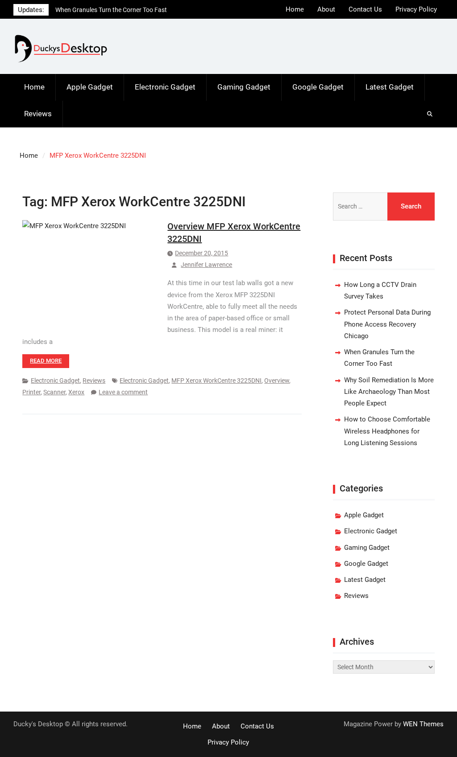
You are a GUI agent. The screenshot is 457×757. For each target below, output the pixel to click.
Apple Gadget (89, 86)
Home (295, 9)
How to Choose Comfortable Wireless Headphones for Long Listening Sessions (387, 431)
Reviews (38, 113)
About (326, 9)
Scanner (54, 392)
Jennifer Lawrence (206, 264)
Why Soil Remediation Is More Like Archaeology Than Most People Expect (389, 392)
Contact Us (365, 9)
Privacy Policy (416, 9)
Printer (31, 392)
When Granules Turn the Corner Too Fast (111, 9)
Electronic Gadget (165, 86)
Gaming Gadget (243, 86)
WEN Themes (423, 724)
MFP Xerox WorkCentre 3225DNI (216, 380)
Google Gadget (318, 86)
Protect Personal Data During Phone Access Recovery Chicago (387, 324)
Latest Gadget (390, 86)
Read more (46, 360)
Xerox (76, 392)
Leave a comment (123, 392)
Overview (276, 380)
